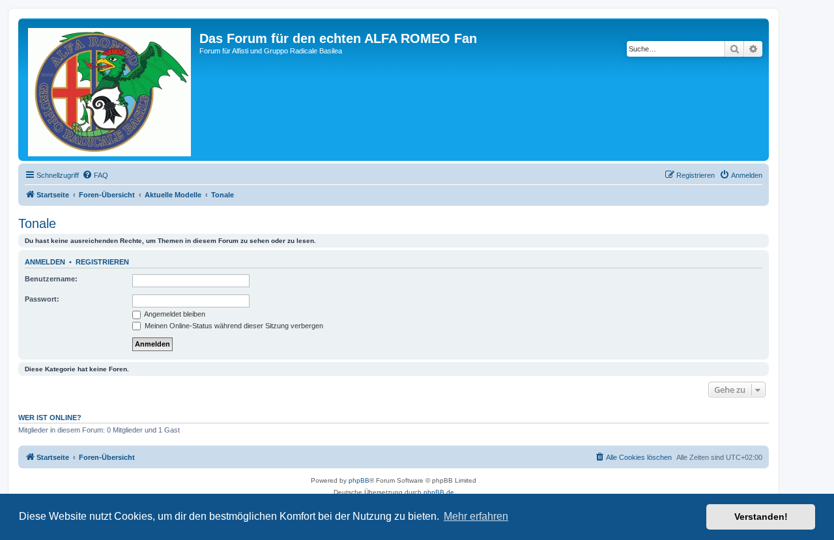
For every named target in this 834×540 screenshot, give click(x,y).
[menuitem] (95, 175)
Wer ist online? (49, 417)
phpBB (359, 480)
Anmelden (45, 262)
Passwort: (42, 299)
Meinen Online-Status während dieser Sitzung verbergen (233, 326)
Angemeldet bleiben (174, 314)
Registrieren (102, 262)
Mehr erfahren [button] (476, 516)
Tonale (37, 223)
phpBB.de (439, 492)
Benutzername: (51, 279)
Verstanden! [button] (761, 516)
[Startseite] (110, 89)
